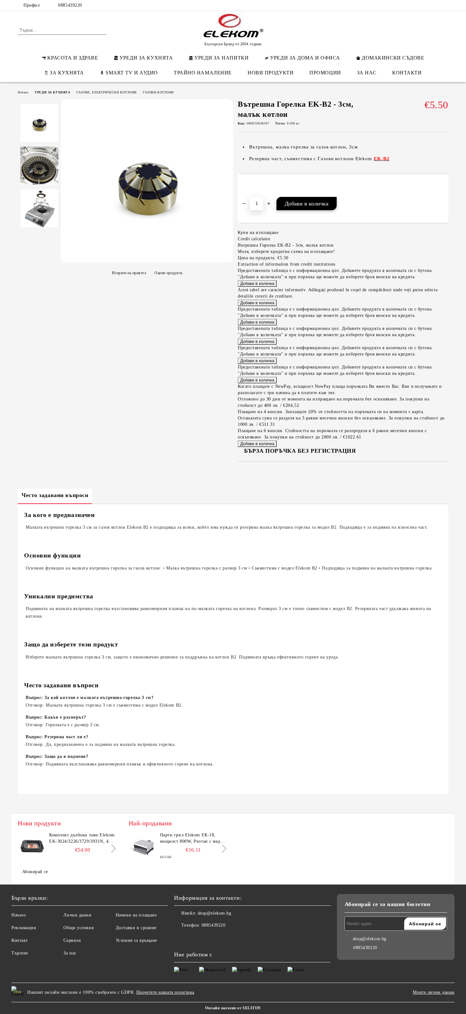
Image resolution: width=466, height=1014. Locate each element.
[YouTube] (444, 5)
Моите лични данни (434, 992)
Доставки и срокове (136, 927)
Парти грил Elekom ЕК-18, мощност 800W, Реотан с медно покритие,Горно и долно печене (193, 839)
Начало (23, 92)
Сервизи (72, 940)
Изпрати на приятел (129, 273)
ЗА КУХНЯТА (67, 72)
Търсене (19, 953)
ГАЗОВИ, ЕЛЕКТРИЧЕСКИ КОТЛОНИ (106, 92)
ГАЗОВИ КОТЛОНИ (158, 92)
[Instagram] (435, 5)
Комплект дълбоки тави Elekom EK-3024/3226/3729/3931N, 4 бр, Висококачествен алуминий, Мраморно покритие (82, 839)
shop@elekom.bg (214, 913)
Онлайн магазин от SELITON (233, 1008)
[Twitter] (425, 5)
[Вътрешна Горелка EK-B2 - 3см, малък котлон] (147, 259)
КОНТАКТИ (407, 72)
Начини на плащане (136, 915)
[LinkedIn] (416, 5)
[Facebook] (406, 5)
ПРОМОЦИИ (325, 72)
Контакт (19, 940)
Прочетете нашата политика (165, 992)
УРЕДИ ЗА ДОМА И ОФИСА (305, 57)
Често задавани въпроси (55, 495)
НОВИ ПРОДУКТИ (271, 72)
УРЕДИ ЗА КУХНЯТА (146, 57)
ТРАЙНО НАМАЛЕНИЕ (203, 72)
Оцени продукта (168, 273)
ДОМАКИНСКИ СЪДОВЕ (393, 57)
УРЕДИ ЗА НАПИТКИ (221, 57)
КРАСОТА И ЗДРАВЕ (72, 57)
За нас (69, 953)
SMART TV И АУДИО (132, 72)
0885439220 (70, 5)
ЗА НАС (366, 72)
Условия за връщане (136, 940)
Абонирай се (35, 871)
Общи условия (78, 927)
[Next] (111, 849)
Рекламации (23, 927)
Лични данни (77, 915)
